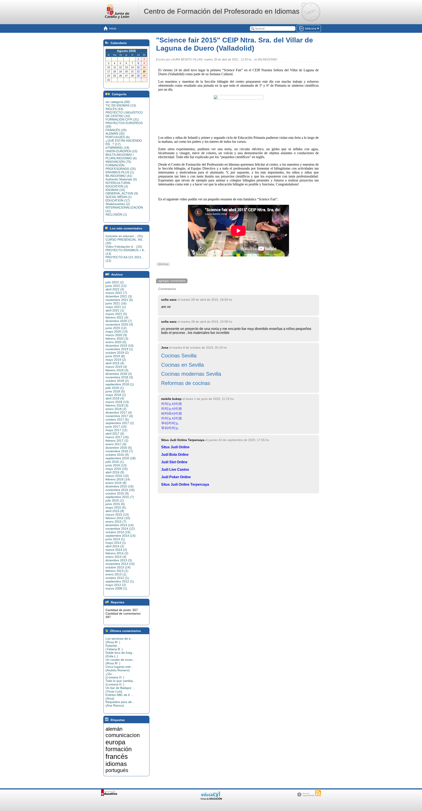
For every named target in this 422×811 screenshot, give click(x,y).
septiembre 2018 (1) (120, 384)
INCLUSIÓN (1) (116, 214)
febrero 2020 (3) (117, 338)
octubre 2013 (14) (118, 567)
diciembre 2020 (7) (119, 321)
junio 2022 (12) (116, 285)
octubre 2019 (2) (117, 352)
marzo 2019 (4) (116, 366)
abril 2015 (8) (115, 511)
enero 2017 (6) (116, 444)
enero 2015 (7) (116, 521)
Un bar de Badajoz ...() (120, 689)
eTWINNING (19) (117, 147)
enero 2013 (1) (116, 574)
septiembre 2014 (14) (121, 535)
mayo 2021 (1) (116, 307)
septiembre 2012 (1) (120, 581)
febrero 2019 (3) (117, 370)
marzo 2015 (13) (117, 514)
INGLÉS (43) (114, 109)
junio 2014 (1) (115, 539)
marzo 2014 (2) (116, 549)
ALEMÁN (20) (115, 133)
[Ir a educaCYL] (211, 799)
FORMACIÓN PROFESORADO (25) (121, 166)
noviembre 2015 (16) (120, 490)
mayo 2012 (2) (116, 585)
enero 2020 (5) (116, 342)
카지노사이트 (171, 404)
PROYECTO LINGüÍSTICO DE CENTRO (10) (124, 114)
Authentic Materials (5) (121, 179)
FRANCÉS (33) (116, 130)
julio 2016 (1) (115, 461)
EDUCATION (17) (118, 200)
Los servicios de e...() (119, 640)
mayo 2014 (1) (116, 542)
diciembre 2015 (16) (120, 486)
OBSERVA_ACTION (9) (122, 193)
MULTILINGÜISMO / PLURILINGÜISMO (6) (121, 156)
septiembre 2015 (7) (120, 497)
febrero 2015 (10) (118, 518)
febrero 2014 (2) (117, 553)
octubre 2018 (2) (117, 381)
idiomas (163, 264)
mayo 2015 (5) (116, 507)
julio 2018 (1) (115, 388)
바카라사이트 (171, 413)
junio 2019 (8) (115, 356)
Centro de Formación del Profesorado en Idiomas (221, 11)
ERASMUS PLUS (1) (120, 172)
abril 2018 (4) (115, 398)
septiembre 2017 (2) (120, 423)
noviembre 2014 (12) (120, 528)
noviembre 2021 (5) (119, 300)
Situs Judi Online (175, 447)
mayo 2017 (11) (116, 430)
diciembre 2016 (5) (119, 447)
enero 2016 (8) (116, 483)
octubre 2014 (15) (118, 532)
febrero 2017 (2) (117, 440)
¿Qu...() (115, 675)
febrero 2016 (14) (118, 479)
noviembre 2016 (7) (119, 451)
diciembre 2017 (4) (119, 412)
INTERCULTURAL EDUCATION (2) (118, 184)
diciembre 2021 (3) (119, 296)
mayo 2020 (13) (117, 331)
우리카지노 (170, 423)
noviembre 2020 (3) (119, 324)
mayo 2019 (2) (116, 359)
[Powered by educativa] (109, 792)
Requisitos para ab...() (120, 703)
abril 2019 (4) (115, 363)
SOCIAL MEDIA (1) (119, 197)
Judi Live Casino (175, 469)
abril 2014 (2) (115, 546)
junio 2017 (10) (116, 426)
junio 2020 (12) (116, 328)
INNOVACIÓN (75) (118, 161)
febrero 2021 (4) (117, 317)
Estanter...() (114, 647)
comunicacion (123, 735)
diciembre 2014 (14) (120, 525)
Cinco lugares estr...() (119, 668)
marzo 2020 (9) (116, 335)
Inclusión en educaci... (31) (124, 236)
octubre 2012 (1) (117, 578)
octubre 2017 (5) (117, 419)
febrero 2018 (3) (117, 405)
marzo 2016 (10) (117, 476)
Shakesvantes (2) (118, 204)
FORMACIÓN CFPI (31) (122, 119)
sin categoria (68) (118, 102)
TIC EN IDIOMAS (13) (121, 105)
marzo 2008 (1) (116, 588)
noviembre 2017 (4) (119, 416)
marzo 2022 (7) (116, 293)
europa (115, 742)
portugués (117, 770)
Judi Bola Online (175, 454)
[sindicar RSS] (318, 793)
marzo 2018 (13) (117, 402)
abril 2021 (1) (115, 310)
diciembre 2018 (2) (119, 373)
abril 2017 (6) (115, 433)
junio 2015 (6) (115, 504)
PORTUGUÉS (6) (118, 137)
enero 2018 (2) (116, 409)
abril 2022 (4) (115, 289)
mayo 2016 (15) (117, 468)
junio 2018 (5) (115, 391)
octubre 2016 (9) (117, 454)
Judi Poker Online (176, 477)
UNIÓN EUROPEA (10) (121, 151)
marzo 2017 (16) (117, 437)
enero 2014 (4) (116, 556)
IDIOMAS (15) (115, 190)
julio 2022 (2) (115, 282)
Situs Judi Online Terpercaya (185, 484)
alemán (114, 729)
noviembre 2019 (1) (119, 349)
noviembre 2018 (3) (119, 377)
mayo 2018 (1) (116, 395)
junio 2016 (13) (116, 465)
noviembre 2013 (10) (120, 564)
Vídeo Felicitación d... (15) (124, 246)
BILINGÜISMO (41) (119, 176)
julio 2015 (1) (115, 500)
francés (117, 756)
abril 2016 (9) (115, 472)
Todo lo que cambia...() (120, 682)
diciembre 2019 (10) (120, 345)
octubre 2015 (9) (117, 493)
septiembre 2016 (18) (121, 458)
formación (119, 749)
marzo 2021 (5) (116, 314)
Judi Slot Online (174, 462)
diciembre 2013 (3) (119, 560)
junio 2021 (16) (116, 303)
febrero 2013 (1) (117, 571)
